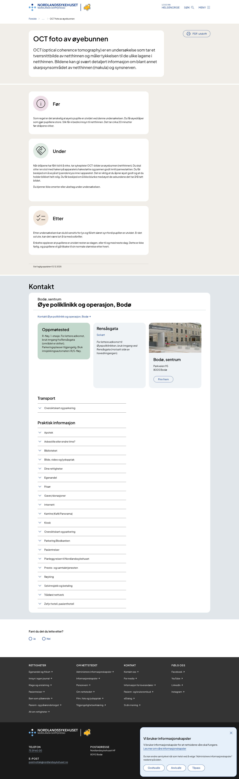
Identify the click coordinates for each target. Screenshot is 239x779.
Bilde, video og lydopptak (59, 459)
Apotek (48, 432)
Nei (48, 638)
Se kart (101, 334)
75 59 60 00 (35, 750)
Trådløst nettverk (54, 594)
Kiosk (47, 522)
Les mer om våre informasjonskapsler (164, 748)
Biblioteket (50, 450)
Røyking (49, 576)
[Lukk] (231, 733)
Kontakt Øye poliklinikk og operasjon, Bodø (63, 316)
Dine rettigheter (53, 468)
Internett (49, 504)
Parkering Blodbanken (57, 540)
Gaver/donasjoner (55, 495)
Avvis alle (176, 767)
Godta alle (154, 767)
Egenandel (50, 477)
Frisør (47, 486)
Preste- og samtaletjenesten (61, 567)
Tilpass (196, 767)
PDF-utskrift (200, 33)
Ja (34, 638)
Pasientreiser (51, 549)
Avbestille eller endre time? (59, 441)
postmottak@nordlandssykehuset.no (48, 762)
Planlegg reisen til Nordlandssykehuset (66, 558)
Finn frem (163, 379)
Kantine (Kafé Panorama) (58, 513)
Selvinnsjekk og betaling (58, 585)
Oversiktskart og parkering (59, 408)
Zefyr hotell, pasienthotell (59, 603)
